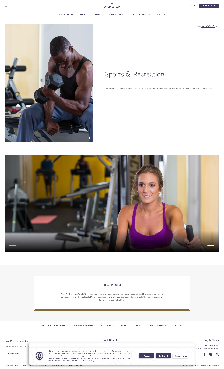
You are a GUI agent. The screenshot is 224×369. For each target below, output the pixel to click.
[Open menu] (6, 5)
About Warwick (158, 325)
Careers (178, 325)
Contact (138, 325)
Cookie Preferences (11, 365)
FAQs (123, 325)
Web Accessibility (58, 365)
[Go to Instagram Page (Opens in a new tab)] (210, 354)
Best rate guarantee (83, 325)
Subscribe (14, 353)
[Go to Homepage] (112, 5)
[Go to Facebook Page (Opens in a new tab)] (204, 354)
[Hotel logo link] (112, 339)
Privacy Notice (28, 365)
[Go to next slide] (211, 245)
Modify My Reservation (53, 325)
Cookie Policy (42, 365)
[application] (112, 353)
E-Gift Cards (107, 325)
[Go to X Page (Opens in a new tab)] (217, 354)
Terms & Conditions (75, 365)
